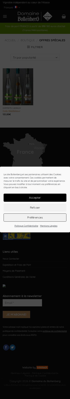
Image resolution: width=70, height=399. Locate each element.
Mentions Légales (48, 225)
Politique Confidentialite (26, 225)
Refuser (35, 207)
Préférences (35, 217)
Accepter (35, 197)
